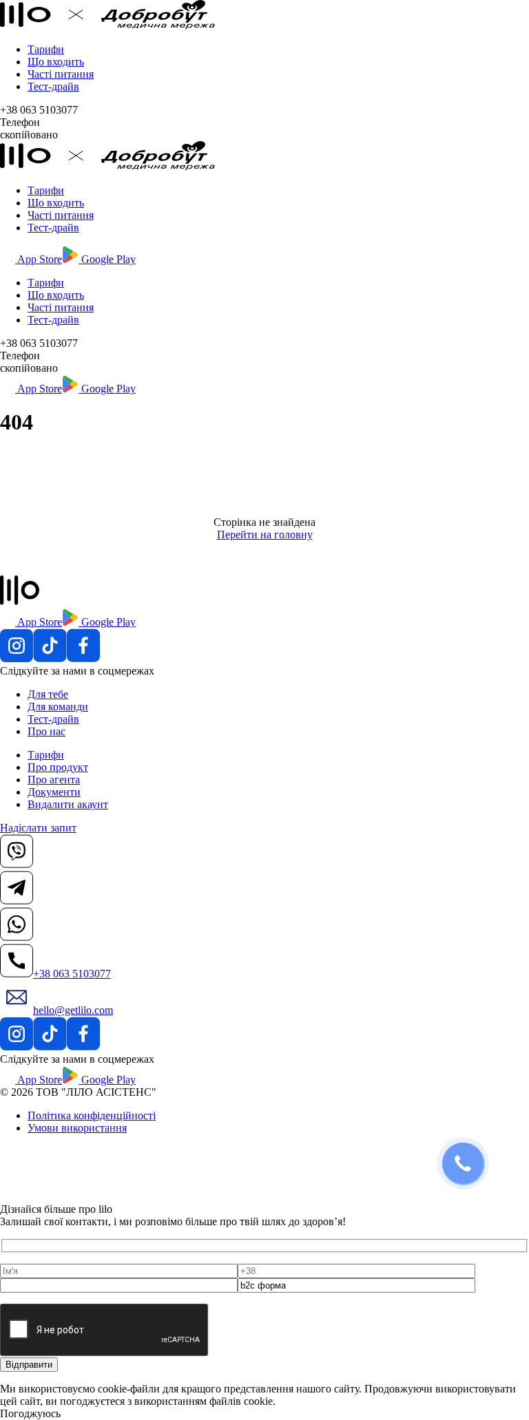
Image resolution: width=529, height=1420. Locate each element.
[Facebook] (83, 658)
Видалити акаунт (68, 804)
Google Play (107, 259)
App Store (38, 259)
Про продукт (58, 767)
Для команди (58, 706)
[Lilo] (107, 26)
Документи (54, 792)
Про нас (46, 731)
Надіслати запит (38, 828)
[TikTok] (50, 658)
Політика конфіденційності (92, 1115)
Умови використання (77, 1128)
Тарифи (46, 49)
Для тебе (48, 694)
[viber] (16, 864)
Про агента (54, 779)
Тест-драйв (53, 86)
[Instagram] (16, 658)
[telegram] (16, 901)
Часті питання (61, 74)
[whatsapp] (16, 937)
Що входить (56, 61)
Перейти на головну (265, 534)
